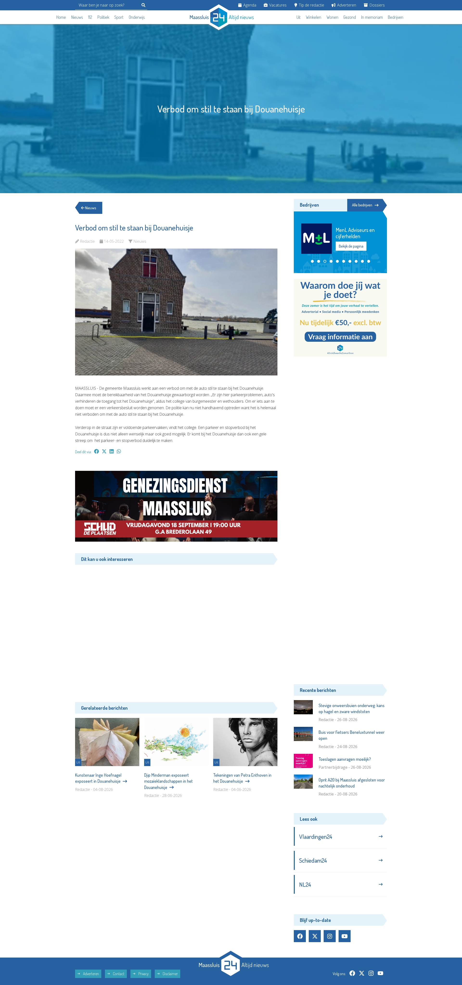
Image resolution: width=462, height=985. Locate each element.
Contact (118, 973)
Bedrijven (395, 17)
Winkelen (313, 17)
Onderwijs (137, 17)
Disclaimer (170, 973)
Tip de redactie (311, 5)
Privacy (143, 973)
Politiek (103, 17)
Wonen (332, 17)
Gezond (349, 17)
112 (90, 17)
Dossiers (376, 5)
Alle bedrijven (362, 205)
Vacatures (277, 5)
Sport (118, 17)
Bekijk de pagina (351, 246)
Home (61, 17)
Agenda (249, 5)
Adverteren (346, 5)
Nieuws (77, 17)
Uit (298, 17)
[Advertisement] (176, 629)
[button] (312, 261)
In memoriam (372, 17)
